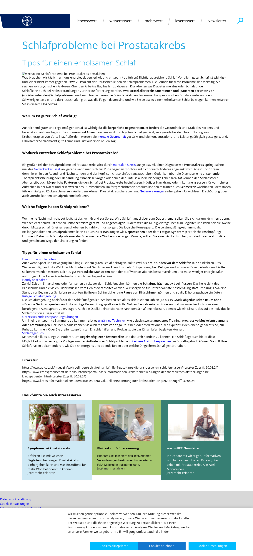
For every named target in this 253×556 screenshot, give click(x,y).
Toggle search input (240, 21)
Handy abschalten (34, 280)
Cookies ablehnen (161, 546)
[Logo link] (27, 21)
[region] (126, 532)
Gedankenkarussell (47, 169)
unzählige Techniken (112, 320)
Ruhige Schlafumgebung (39, 296)
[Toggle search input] (240, 21)
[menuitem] (86, 21)
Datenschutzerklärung (15, 499)
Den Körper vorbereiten (39, 259)
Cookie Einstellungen (14, 504)
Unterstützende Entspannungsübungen (50, 317)
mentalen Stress (124, 165)
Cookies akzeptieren (114, 546)
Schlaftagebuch (33, 333)
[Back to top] (238, 547)
